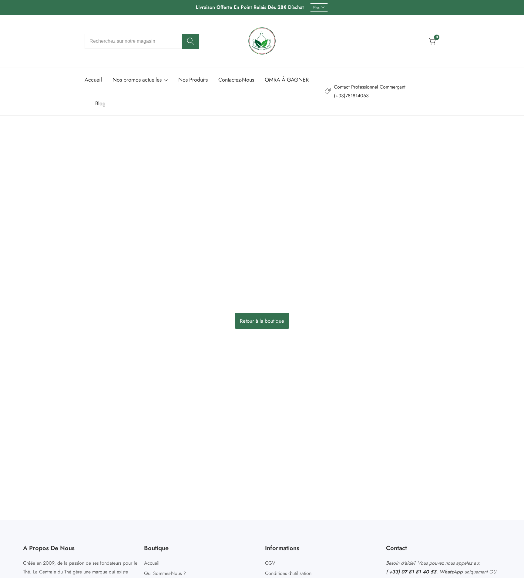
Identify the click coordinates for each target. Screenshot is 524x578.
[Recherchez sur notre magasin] (190, 41)
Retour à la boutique (262, 320)
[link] (382, 91)
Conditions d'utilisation (288, 573)
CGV (270, 563)
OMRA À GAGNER (287, 80)
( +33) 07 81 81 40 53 (411, 571)
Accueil (93, 80)
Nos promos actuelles (137, 80)
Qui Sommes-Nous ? (165, 573)
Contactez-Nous (236, 80)
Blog (100, 103)
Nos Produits (193, 80)
